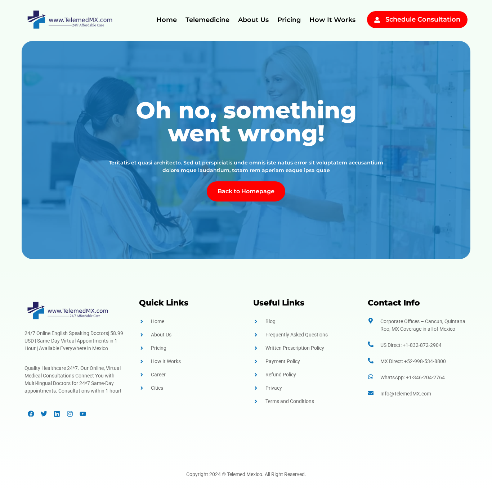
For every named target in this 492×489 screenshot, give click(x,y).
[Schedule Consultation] (377, 20)
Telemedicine (207, 20)
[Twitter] (43, 413)
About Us (253, 20)
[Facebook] (30, 413)
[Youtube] (82, 413)
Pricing (289, 20)
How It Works (332, 20)
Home (166, 20)
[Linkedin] (56, 413)
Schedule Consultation (422, 19)
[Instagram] (69, 413)
